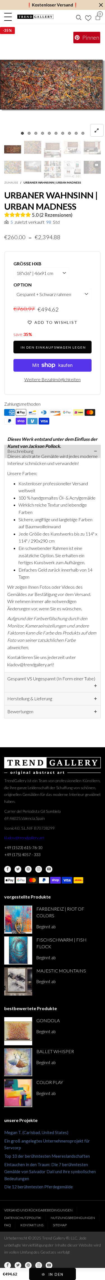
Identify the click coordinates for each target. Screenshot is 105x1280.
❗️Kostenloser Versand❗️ (52, 4)
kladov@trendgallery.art (24, 837)
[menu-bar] (9, 17)
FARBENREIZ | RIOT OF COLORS (60, 912)
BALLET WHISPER (55, 1051)
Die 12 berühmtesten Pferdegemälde (38, 1186)
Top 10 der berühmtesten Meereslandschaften (47, 1156)
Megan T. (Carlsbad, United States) (36, 1132)
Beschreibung (20, 451)
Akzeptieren (79, 1273)
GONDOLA (48, 1020)
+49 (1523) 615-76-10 (23, 847)
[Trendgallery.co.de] (36, 17)
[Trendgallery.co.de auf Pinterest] (28, 869)
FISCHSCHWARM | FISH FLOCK (61, 943)
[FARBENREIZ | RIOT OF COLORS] (18, 920)
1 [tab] (22, 133)
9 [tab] (76, 133)
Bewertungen (20, 711)
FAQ (7, 1225)
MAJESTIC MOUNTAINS (61, 970)
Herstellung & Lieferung (29, 698)
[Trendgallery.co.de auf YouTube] (49, 869)
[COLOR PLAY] (18, 1093)
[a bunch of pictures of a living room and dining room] (52, 169)
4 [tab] (42, 133)
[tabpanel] (52, 85)
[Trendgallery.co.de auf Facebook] (7, 869)
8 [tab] (69, 133)
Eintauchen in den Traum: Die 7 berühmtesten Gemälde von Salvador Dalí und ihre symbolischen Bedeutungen (50, 1171)
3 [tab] (35, 133)
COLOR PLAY (49, 1082)
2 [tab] (29, 133)
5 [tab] (49, 133)
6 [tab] (56, 133)
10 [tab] (82, 133)
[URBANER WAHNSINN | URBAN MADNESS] (52, 85)
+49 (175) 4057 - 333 (22, 854)
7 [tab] (62, 133)
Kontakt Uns (31, 1225)
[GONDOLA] (18, 1031)
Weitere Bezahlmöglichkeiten (52, 379)
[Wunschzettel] (88, 17)
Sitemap (60, 1225)
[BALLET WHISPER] (18, 1062)
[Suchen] (78, 16)
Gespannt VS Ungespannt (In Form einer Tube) (51, 678)
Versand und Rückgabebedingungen (38, 1210)
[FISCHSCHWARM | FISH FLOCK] (18, 950)
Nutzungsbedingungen (73, 1218)
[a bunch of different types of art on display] (72, 169)
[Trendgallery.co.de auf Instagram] (38, 869)
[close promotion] (101, 5)
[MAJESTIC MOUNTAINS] (18, 981)
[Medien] (97, 130)
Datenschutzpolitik (22, 1218)
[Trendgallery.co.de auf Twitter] (18, 869)
